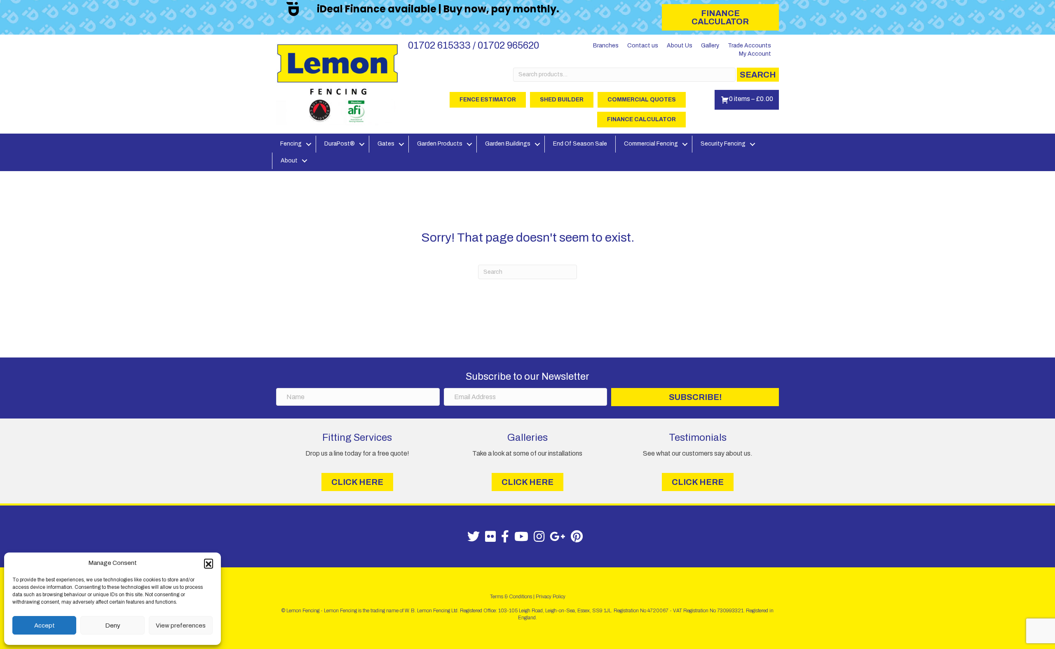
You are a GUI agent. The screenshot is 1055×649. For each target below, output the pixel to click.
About (289, 161)
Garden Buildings (507, 144)
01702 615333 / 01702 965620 (473, 45)
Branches (606, 45)
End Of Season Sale (580, 144)
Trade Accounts (749, 45)
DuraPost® (339, 144)
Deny (112, 625)
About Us (679, 45)
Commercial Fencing (651, 144)
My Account (755, 54)
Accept (44, 625)
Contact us (642, 45)
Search (758, 74)
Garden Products (439, 144)
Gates (385, 144)
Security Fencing (723, 144)
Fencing (291, 144)
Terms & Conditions (511, 597)
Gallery (710, 45)
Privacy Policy (550, 597)
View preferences (181, 625)
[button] (208, 563)
